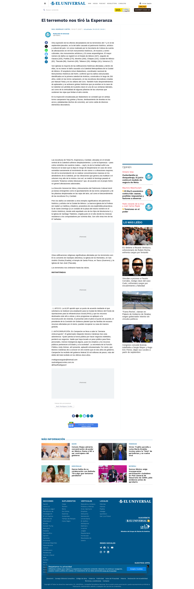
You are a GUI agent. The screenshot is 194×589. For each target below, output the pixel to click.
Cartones (46, 538)
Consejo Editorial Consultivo (65, 578)
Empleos (84, 511)
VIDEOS (95, 3)
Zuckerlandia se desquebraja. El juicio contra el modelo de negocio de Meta (132, 179)
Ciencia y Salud (48, 555)
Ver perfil (57, 35)
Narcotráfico (47, 533)
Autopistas (66, 516)
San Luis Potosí (105, 516)
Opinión (126, 167)
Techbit (45, 560)
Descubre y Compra (88, 504)
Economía (46, 540)
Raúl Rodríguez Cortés (61, 29)
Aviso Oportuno (86, 509)
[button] (142, 10)
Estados (46, 531)
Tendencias (47, 552)
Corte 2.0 (46, 506)
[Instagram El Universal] (101, 552)
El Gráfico (84, 521)
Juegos (83, 531)
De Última (65, 511)
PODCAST (102, 3)
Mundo (45, 523)
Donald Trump (48, 526)
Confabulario (47, 550)
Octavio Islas (128, 172)
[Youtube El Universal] (112, 548)
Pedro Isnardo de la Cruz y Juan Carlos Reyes (133, 205)
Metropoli (46, 528)
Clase (64, 504)
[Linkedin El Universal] (108, 552)
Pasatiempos (85, 533)
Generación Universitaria (85, 517)
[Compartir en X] (46, 46)
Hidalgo (102, 511)
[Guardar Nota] (46, 61)
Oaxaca (102, 506)
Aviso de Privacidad (112, 578)
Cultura (45, 548)
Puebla (102, 509)
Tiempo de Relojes (68, 518)
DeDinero (84, 526)
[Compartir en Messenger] (46, 54)
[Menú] (45, 3)
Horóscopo (85, 535)
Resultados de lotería (86, 539)
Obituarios (84, 514)
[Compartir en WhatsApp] (46, 50)
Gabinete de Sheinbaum (47, 520)
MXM (89, 3)
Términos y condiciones (93, 581)
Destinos (65, 514)
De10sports (85, 523)
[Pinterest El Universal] (104, 552)
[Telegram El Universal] (101, 548)
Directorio (49, 578)
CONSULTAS (122, 3)
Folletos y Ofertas (87, 506)
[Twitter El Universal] (108, 548)
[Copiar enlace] (46, 57)
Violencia (92, 578)
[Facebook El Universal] (104, 548)
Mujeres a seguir (49, 509)
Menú (45, 562)
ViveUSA (84, 528)
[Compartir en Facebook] (46, 42)
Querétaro (103, 514)
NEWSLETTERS (112, 3)
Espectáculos (48, 545)
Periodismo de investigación (48, 513)
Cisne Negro (66, 521)
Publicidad (100, 578)
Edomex (103, 504)
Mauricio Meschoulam (132, 188)
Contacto (106, 581)
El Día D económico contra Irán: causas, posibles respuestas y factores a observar (133, 195)
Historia (123, 578)
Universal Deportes (50, 543)
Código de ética (81, 578)
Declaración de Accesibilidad (138, 578)
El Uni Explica (48, 516)
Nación (45, 504)
